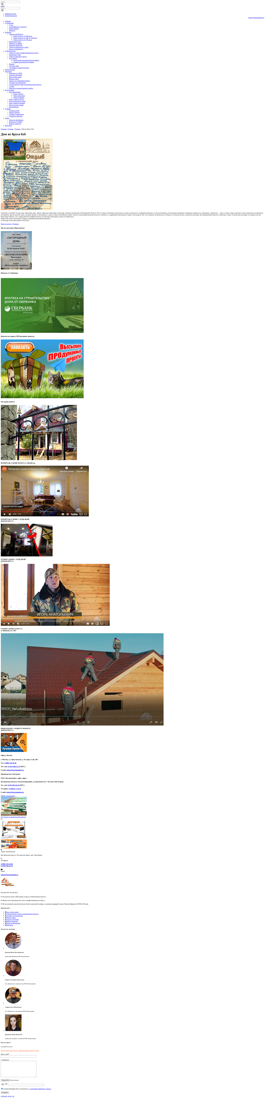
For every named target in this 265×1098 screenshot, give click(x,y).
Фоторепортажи (14, 92)
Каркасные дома (15, 42)
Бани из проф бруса (16, 49)
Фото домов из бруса (16, 99)
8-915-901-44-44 (13, 785)
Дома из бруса (18, 94)
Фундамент (13, 58)
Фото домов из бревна (17, 103)
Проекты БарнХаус (16, 45)
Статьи (11, 86)
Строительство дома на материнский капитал (25, 84)
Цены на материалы (16, 120)
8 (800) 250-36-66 (10, 763)
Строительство (10, 51)
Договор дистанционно (17, 83)
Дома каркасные (19, 96)
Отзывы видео (14, 111)
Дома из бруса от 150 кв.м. (22, 40)
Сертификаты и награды (17, 27)
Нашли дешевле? (15, 124)
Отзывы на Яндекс (15, 116)
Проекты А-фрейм (15, 43)
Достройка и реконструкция (19, 68)
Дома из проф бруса (16, 34)
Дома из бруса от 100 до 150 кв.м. (25, 38)
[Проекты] (14, 751)
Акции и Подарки (15, 75)
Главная (8, 21)
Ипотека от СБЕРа (15, 73)
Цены (7, 118)
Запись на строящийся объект (19, 81)
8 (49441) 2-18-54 (15, 789)
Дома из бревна (18, 97)
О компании (9, 23)
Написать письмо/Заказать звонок (21, 88)
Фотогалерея (9, 90)
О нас (11, 25)
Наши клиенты (14, 112)
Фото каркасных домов (17, 101)
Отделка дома (14, 66)
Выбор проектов (12, 921)
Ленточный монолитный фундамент (26, 60)
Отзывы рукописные (16, 114)
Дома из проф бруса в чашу (18, 47)
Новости (12, 30)
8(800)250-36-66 (10, 14)
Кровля (11, 64)
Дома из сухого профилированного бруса (23, 53)
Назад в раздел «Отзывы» (10, 224)
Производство (10, 70)
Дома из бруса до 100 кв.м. (22, 36)
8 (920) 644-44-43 (11, 16)
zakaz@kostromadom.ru (256, 18)
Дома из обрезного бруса (18, 56)
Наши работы (14, 29)
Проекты (8, 32)
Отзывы (8, 109)
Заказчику (8, 71)
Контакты (8, 125)
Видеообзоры (14, 107)
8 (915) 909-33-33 (14, 766)
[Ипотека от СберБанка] (42, 332)
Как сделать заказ (15, 77)
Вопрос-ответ (14, 79)
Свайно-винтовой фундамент (23, 62)
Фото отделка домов (16, 105)
